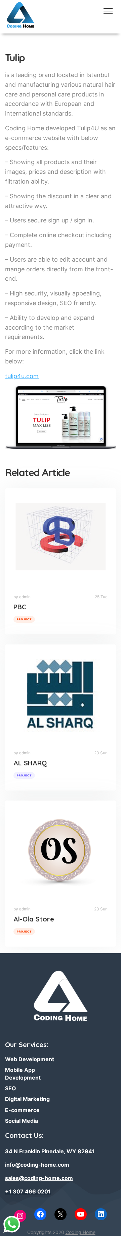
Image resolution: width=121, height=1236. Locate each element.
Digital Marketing (27, 1099)
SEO (10, 1088)
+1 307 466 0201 (28, 1191)
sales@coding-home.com (39, 1178)
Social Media (21, 1120)
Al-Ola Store (33, 919)
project (24, 619)
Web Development (29, 1059)
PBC (19, 607)
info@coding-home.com (37, 1164)
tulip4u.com (22, 376)
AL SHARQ (30, 763)
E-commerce (22, 1110)
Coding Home (80, 1232)
